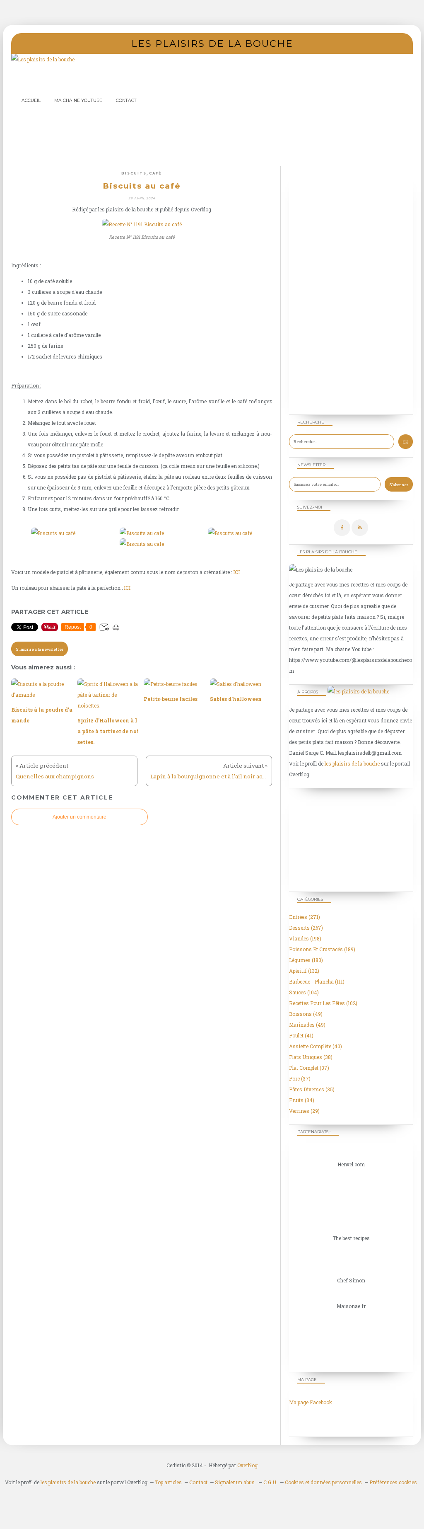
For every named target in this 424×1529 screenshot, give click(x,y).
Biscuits (134, 173)
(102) (323, 1003)
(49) (306, 1013)
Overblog (247, 1465)
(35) (312, 1089)
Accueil (31, 100)
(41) (301, 1035)
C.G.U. (270, 1482)
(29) (304, 1110)
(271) (304, 917)
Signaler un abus (235, 1482)
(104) (304, 992)
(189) (322, 949)
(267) (306, 927)
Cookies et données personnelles (323, 1482)
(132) (304, 970)
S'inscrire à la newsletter (39, 649)
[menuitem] (31, 100)
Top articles (168, 1482)
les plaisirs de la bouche (352, 763)
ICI (236, 572)
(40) (315, 1046)
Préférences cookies (393, 1482)
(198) (305, 938)
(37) (309, 1067)
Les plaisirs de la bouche (212, 43)
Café (155, 173)
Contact (126, 100)
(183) (306, 960)
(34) (301, 1100)
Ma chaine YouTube (78, 100)
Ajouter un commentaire (79, 817)
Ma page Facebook (310, 1402)
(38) (310, 1057)
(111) (316, 981)
